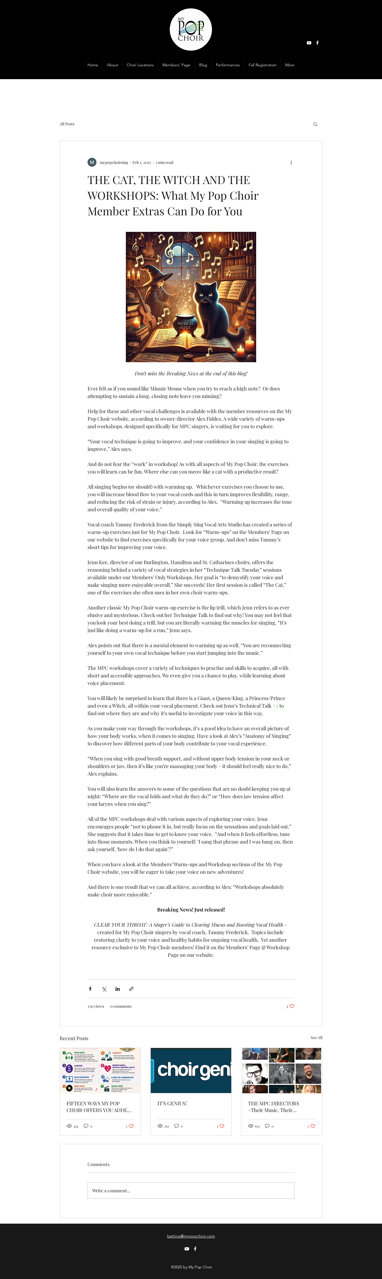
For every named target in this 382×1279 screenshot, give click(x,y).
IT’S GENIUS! (172, 1103)
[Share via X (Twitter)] (104, 988)
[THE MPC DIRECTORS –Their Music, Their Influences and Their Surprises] (281, 1070)
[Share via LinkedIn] (117, 988)
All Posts (67, 123)
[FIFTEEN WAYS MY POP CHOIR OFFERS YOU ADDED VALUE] (100, 1070)
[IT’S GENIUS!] (191, 1070)
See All (316, 1037)
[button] (176, 65)
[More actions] (291, 162)
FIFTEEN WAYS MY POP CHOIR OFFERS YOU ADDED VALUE (99, 1106)
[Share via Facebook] (90, 988)
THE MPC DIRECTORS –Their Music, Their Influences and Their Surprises (273, 1106)
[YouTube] (309, 43)
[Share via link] (131, 988)
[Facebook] (317, 43)
